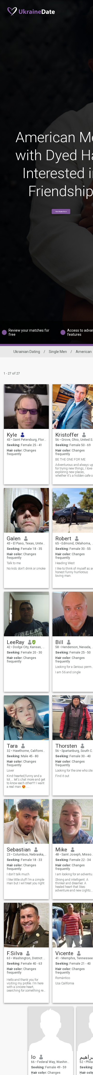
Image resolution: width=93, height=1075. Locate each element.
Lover (10, 770)
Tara (12, 746)
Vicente (64, 953)
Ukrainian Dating (26, 352)
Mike (61, 850)
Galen (13, 538)
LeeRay (15, 642)
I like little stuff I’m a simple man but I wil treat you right (25, 881)
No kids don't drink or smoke (26, 568)
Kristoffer (67, 435)
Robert (63, 538)
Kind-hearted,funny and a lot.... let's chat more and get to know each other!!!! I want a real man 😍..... (26, 781)
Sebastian (18, 850)
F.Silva (14, 953)
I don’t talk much (18, 874)
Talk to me (14, 563)
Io (33, 1057)
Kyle (12, 435)
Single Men (58, 352)
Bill (59, 642)
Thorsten (66, 746)
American (84, 352)
